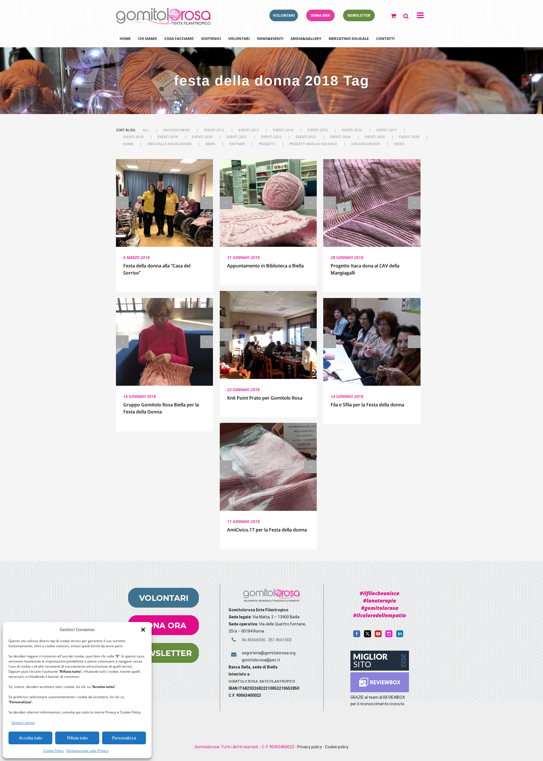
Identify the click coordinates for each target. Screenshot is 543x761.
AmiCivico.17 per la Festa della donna (267, 530)
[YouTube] (378, 636)
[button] (143, 630)
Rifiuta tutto (77, 738)
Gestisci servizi (23, 722)
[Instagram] (389, 636)
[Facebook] (356, 636)
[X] (367, 636)
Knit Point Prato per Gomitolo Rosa (264, 398)
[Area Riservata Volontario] (284, 19)
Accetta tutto (30, 738)
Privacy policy (309, 747)
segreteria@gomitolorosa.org (269, 653)
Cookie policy (336, 747)
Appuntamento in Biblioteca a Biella (265, 266)
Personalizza (124, 738)
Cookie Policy (53, 750)
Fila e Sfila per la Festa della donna (367, 405)
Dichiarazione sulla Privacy (87, 750)
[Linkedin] (399, 636)
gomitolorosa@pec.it (261, 660)
